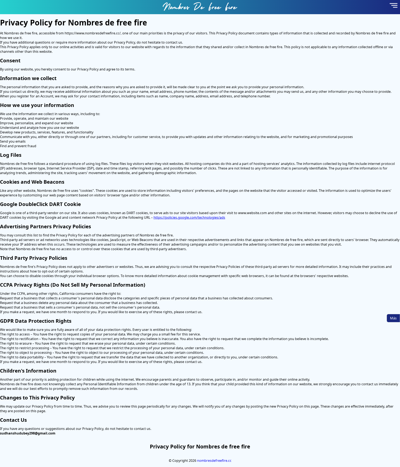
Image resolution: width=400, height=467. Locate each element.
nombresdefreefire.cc (214, 460)
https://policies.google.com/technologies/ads (189, 217)
